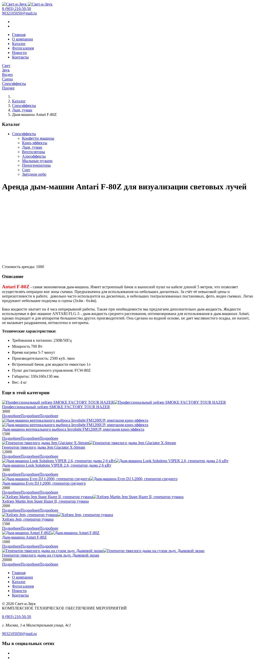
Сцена (7, 79)
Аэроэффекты (34, 156)
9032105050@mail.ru (19, 13)
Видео (7, 74)
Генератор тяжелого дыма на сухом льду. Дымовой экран (50, 555)
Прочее (8, 88)
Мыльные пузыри (37, 161)
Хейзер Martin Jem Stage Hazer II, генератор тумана (45, 501)
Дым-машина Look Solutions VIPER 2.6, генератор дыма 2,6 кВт (56, 465)
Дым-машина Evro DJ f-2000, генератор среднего (44, 483)
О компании (22, 39)
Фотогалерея (23, 48)
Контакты (20, 57)
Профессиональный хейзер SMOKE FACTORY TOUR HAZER (56, 407)
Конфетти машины (38, 138)
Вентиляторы (33, 152)
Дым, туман (22, 110)
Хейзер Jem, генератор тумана (28, 519)
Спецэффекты (14, 83)
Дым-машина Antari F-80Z (24, 537)
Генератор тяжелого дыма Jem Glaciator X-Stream (43, 447)
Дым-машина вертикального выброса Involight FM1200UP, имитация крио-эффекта (73, 429)
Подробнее (30, 416)
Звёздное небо (34, 174)
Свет (6, 65)
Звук (6, 70)
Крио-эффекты (34, 143)
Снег (26, 170)
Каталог (19, 43)
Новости (19, 52)
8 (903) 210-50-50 (16, 8)
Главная (19, 34)
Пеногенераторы (36, 165)
